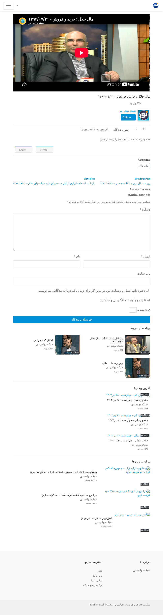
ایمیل (145, 256)
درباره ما (97, 575)
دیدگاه (145, 209)
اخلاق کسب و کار (44, 340)
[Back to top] (11, 592)
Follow (127, 117)
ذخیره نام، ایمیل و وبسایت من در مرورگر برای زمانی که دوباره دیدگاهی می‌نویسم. (91, 290)
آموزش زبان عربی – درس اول (96, 518)
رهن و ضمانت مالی (112, 363)
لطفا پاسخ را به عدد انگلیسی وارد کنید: (125, 300)
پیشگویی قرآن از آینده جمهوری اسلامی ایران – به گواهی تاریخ (63, 472)
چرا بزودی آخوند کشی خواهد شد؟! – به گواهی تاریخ (69, 495)
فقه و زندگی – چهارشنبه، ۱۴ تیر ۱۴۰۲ (128, 440)
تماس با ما (96, 580)
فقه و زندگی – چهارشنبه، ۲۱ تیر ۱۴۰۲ (128, 420)
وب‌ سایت (143, 273)
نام (77, 256)
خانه (100, 571)
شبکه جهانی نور (127, 111)
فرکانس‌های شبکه (92, 585)
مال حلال (143, 165)
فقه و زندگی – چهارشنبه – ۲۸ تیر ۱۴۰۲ (127, 400)
